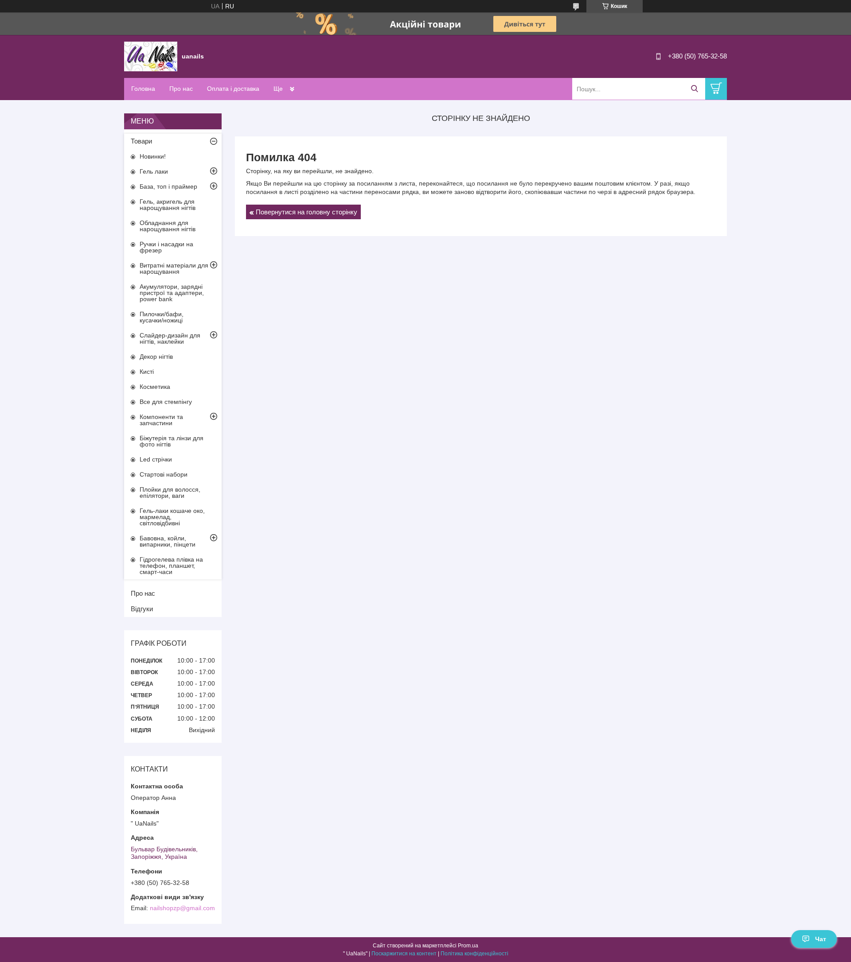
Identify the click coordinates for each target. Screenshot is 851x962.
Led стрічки (156, 459)
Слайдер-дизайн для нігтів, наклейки (170, 338)
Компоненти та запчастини (161, 420)
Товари (141, 141)
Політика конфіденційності (474, 953)
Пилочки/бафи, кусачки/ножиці (161, 317)
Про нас (181, 88)
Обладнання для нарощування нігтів (167, 226)
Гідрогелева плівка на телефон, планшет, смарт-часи (171, 565)
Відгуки (142, 609)
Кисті (147, 371)
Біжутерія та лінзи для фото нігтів (171, 441)
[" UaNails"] (150, 55)
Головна (143, 88)
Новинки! (153, 156)
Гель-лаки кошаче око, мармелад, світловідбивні (172, 517)
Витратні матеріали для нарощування (174, 268)
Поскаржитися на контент (404, 953)
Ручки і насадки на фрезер (166, 247)
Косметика (155, 386)
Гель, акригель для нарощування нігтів (167, 204)
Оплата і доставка (233, 88)
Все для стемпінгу (166, 401)
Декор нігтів (156, 356)
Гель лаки (154, 171)
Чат (820, 939)
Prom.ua (468, 946)
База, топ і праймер (168, 186)
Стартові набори (163, 474)
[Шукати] (694, 89)
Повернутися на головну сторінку (306, 212)
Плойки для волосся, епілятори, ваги (170, 492)
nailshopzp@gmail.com (182, 908)
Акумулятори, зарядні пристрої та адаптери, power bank (172, 293)
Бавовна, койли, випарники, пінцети (167, 541)
